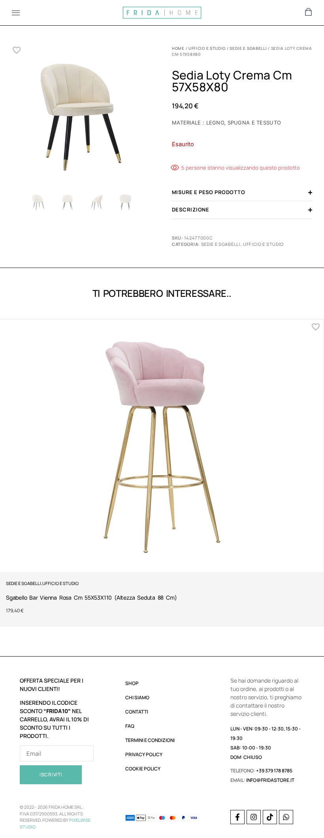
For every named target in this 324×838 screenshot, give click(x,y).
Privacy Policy (143, 754)
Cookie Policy (142, 768)
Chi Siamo (137, 697)
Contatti (136, 711)
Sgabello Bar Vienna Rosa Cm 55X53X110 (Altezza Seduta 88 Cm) (91, 597)
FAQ (129, 726)
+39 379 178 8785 (274, 770)
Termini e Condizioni (150, 740)
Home (178, 48)
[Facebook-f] (237, 817)
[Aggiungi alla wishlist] (17, 50)
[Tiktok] (270, 817)
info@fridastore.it (270, 780)
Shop (132, 683)
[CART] (308, 12)
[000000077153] (82, 117)
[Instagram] (254, 817)
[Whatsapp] (286, 817)
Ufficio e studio (207, 48)
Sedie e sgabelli (248, 48)
